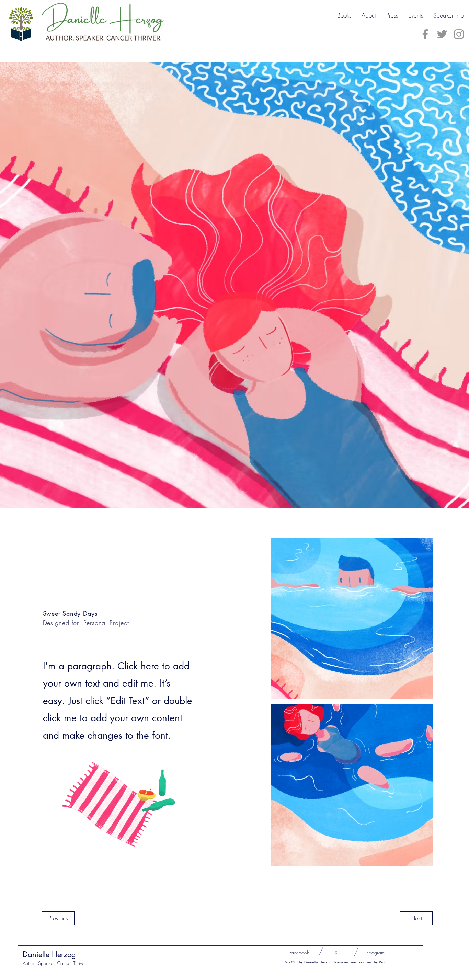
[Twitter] (442, 34)
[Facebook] (425, 34)
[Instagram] (459, 34)
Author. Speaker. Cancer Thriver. (55, 963)
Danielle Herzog (49, 954)
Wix (382, 962)
